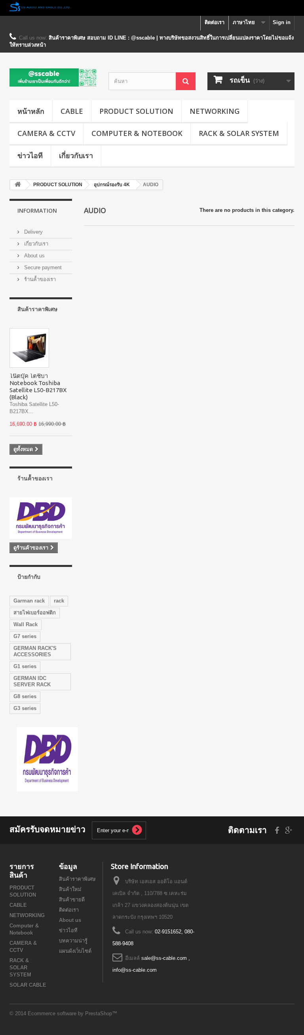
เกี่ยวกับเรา (76, 155)
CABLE (72, 111)
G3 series (24, 708)
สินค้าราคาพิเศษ (37, 309)
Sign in (282, 22)
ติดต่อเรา (214, 22)
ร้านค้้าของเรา (39, 279)
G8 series (24, 696)
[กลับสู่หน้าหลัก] (152, 8)
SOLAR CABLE (28, 985)
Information (37, 210)
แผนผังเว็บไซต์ (75, 951)
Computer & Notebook (136, 133)
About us (34, 256)
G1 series (24, 666)
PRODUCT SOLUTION (136, 111)
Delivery (33, 232)
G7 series (24, 636)
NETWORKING (214, 111)
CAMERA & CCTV (46, 133)
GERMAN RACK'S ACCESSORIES (35, 651)
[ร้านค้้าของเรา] (41, 518)
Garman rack (29, 601)
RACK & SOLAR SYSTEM (239, 133)
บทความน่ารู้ (73, 941)
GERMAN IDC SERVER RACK (32, 681)
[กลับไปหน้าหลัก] (17, 185)
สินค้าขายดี (72, 900)
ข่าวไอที (30, 155)
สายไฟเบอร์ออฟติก (34, 613)
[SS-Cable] (53, 77)
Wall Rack (25, 624)
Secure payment (42, 267)
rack (59, 601)
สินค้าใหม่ (70, 889)
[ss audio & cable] (47, 759)
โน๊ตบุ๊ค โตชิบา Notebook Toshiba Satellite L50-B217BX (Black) (38, 386)
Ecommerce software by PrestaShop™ (72, 1013)
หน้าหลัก (30, 111)
